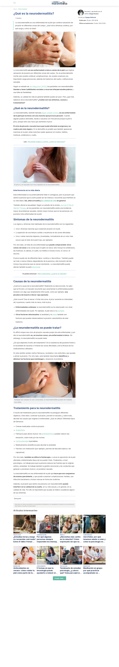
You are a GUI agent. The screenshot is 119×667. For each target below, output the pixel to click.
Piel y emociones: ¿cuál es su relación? (52, 274)
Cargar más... (59, 578)
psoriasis (60, 311)
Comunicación (41, 535)
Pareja (62, 535)
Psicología (17, 535)
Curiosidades (87, 535)
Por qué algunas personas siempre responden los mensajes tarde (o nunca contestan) (48, 539)
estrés (54, 314)
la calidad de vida (49, 201)
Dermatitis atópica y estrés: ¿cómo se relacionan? (46, 142)
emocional (36, 267)
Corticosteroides (22, 441)
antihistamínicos (48, 434)
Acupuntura (20, 430)
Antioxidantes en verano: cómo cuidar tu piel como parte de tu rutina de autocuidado (24, 570)
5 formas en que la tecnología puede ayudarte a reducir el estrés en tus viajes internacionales (46, 570)
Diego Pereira (93, 13)
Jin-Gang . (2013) (38, 86)
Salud (15, 9)
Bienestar (16, 566)
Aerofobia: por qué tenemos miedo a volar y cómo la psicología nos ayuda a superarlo (94, 539)
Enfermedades (22, 9)
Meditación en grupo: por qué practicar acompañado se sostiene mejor (93, 570)
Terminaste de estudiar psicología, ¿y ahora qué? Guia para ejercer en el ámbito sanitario (70, 570)
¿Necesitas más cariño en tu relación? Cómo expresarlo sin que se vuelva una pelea (70, 539)
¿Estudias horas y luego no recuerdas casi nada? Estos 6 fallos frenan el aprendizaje (24, 539)
